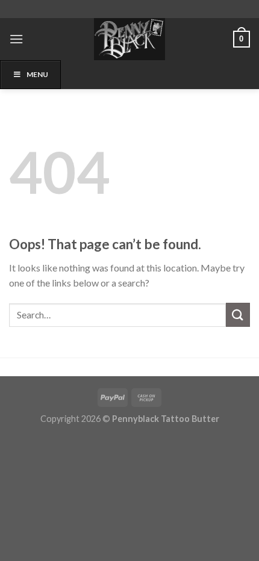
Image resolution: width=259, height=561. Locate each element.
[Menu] (16, 39)
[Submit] (238, 314)
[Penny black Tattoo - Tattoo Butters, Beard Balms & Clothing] (129, 39)
